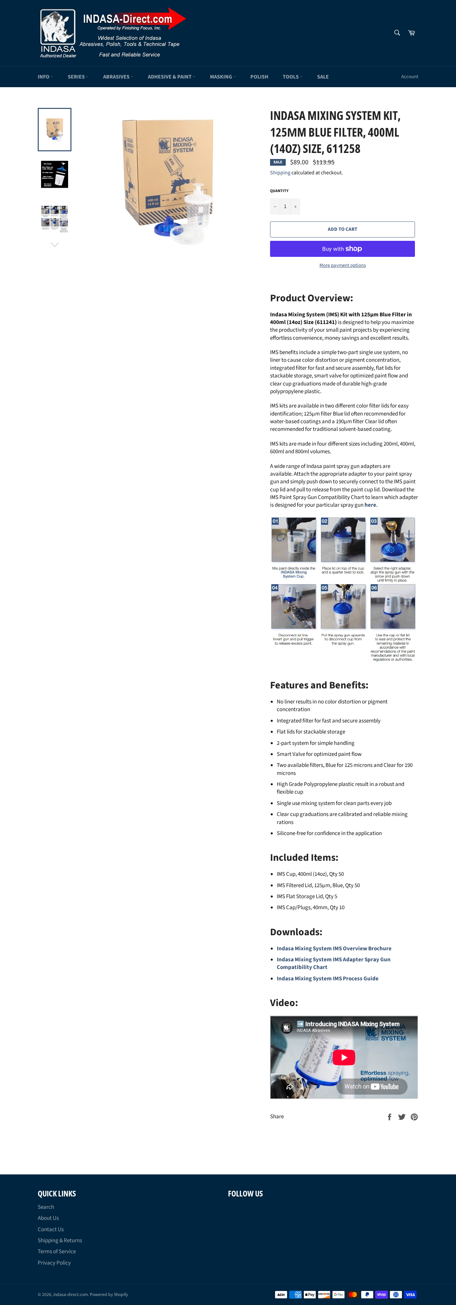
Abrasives (117, 76)
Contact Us (51, 1230)
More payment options (342, 265)
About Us (48, 1218)
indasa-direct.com (70, 1294)
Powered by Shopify (109, 1294)
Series (77, 76)
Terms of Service (57, 1252)
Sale (323, 76)
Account (409, 76)
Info (44, 76)
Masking (221, 76)
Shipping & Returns (60, 1241)
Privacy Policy (54, 1263)
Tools (291, 76)
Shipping (280, 172)
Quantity (279, 191)
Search (46, 1207)
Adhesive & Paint (170, 76)
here (370, 505)
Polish (259, 76)
